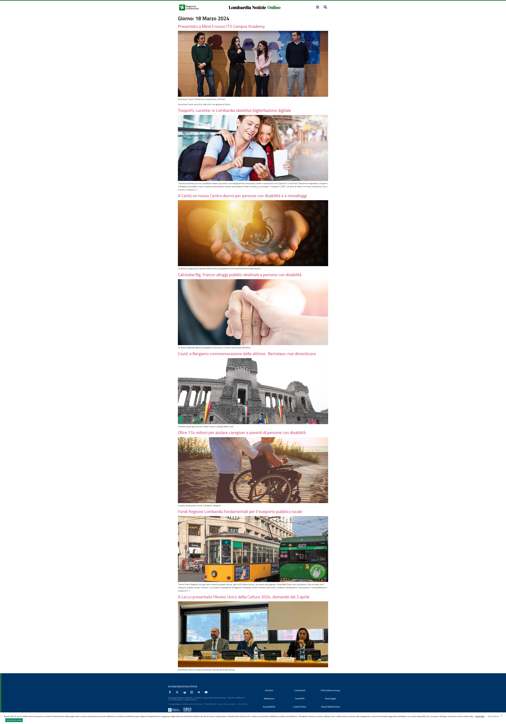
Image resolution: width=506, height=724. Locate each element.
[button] (317, 7)
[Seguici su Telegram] (185, 692)
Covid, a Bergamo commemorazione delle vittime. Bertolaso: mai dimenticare (247, 353)
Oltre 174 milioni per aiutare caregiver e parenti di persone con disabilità (242, 432)
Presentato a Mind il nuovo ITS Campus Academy (221, 26)
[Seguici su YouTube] (207, 692)
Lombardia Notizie (247, 7)
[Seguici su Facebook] (170, 692)
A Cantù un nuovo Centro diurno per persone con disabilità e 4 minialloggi (242, 195)
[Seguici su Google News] (199, 692)
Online (274, 7)
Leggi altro (479, 716)
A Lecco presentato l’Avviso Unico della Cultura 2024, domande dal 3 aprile (244, 597)
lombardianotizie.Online (182, 686)
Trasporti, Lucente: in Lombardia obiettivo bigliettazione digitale (234, 110)
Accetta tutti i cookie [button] (14, 720)
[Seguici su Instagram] (192, 692)
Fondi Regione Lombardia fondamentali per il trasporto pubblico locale (240, 511)
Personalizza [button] (493, 716)
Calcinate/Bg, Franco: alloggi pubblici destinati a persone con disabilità (239, 274)
